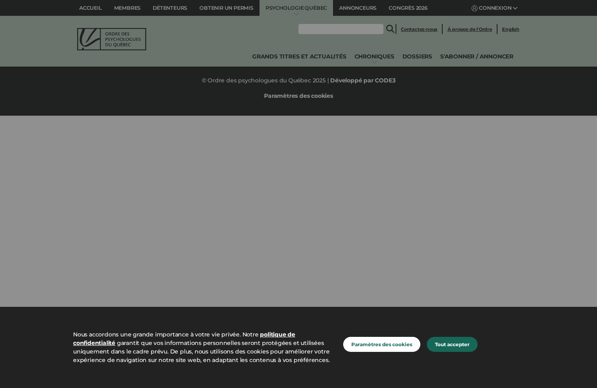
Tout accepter (452, 344)
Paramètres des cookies (381, 344)
